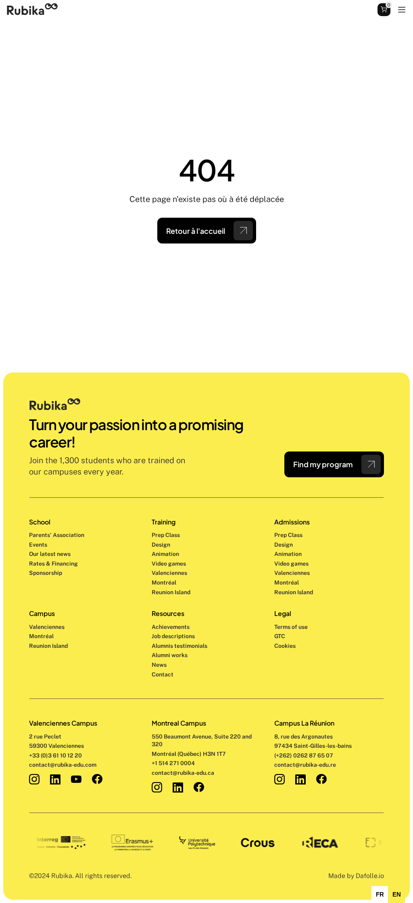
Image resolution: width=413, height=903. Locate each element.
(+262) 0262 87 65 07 (303, 755)
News (159, 665)
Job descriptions (173, 636)
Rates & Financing (53, 563)
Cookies (285, 646)
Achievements (171, 627)
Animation (165, 554)
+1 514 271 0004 (173, 763)
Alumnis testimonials (179, 646)
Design (161, 544)
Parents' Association (56, 535)
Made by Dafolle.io (356, 876)
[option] (379, 894)
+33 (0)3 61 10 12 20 (55, 755)
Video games (169, 563)
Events (38, 544)
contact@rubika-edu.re (305, 765)
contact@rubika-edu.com (62, 765)
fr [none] (380, 894)
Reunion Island (48, 646)
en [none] (396, 894)
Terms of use (291, 627)
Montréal (41, 636)
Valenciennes (47, 627)
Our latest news (50, 554)
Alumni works (170, 655)
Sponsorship (45, 573)
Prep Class (166, 535)
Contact (162, 674)
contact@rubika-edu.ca (183, 773)
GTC (279, 636)
